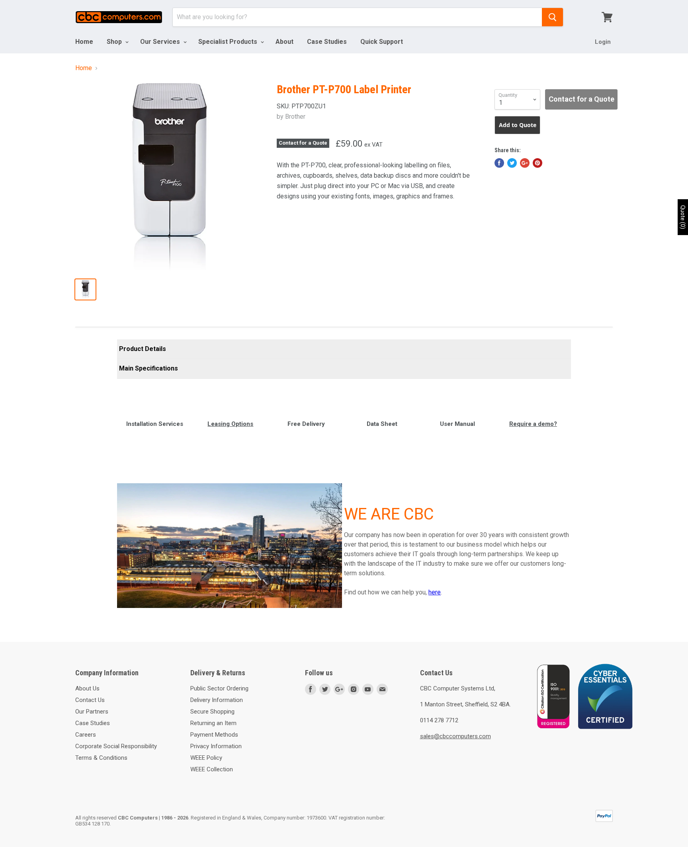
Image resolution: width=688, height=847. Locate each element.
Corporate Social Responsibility (116, 746)
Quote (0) (683, 217)
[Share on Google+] (525, 163)
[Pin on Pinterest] (537, 163)
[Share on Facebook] (499, 163)
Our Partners (91, 711)
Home (84, 41)
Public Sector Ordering (219, 688)
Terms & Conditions (101, 757)
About (284, 41)
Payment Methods (214, 734)
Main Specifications (148, 368)
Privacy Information (216, 746)
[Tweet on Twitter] (512, 163)
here (434, 592)
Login (603, 41)
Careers (85, 734)
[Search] (552, 17)
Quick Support (381, 41)
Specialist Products (228, 41)
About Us (87, 688)
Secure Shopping (212, 711)
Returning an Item (213, 723)
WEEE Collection (211, 769)
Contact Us (90, 700)
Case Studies (327, 41)
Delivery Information (216, 700)
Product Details (142, 349)
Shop (115, 41)
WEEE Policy (206, 757)
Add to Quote (517, 125)
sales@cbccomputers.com (455, 736)
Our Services (161, 41)
